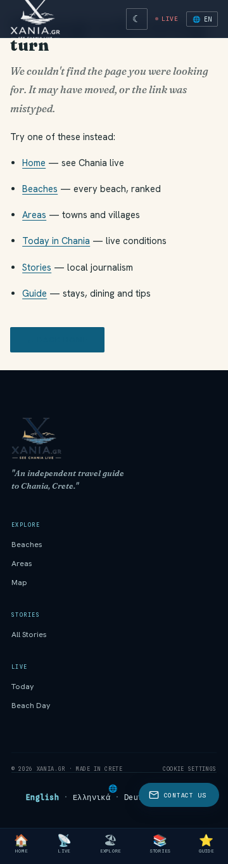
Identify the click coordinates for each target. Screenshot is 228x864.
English (42, 797)
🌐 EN (202, 19)
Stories (36, 267)
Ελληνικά (92, 797)
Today (22, 686)
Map (19, 582)
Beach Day (31, 705)
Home (34, 163)
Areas (34, 215)
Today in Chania (56, 241)
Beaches (40, 189)
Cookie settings (190, 769)
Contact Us (185, 795)
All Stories (29, 634)
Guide (34, 293)
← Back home (57, 340)
